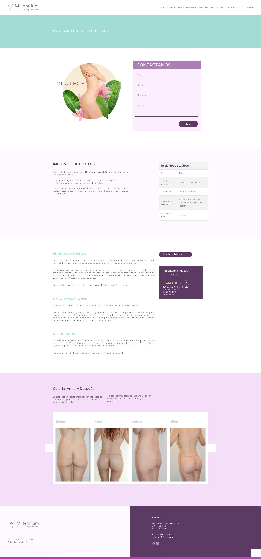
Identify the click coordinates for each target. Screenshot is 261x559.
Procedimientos (186, 7)
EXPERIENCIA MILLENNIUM (211, 7)
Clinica (171, 7)
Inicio (162, 7)
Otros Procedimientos (172, 254)
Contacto (230, 7)
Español (251, 7)
